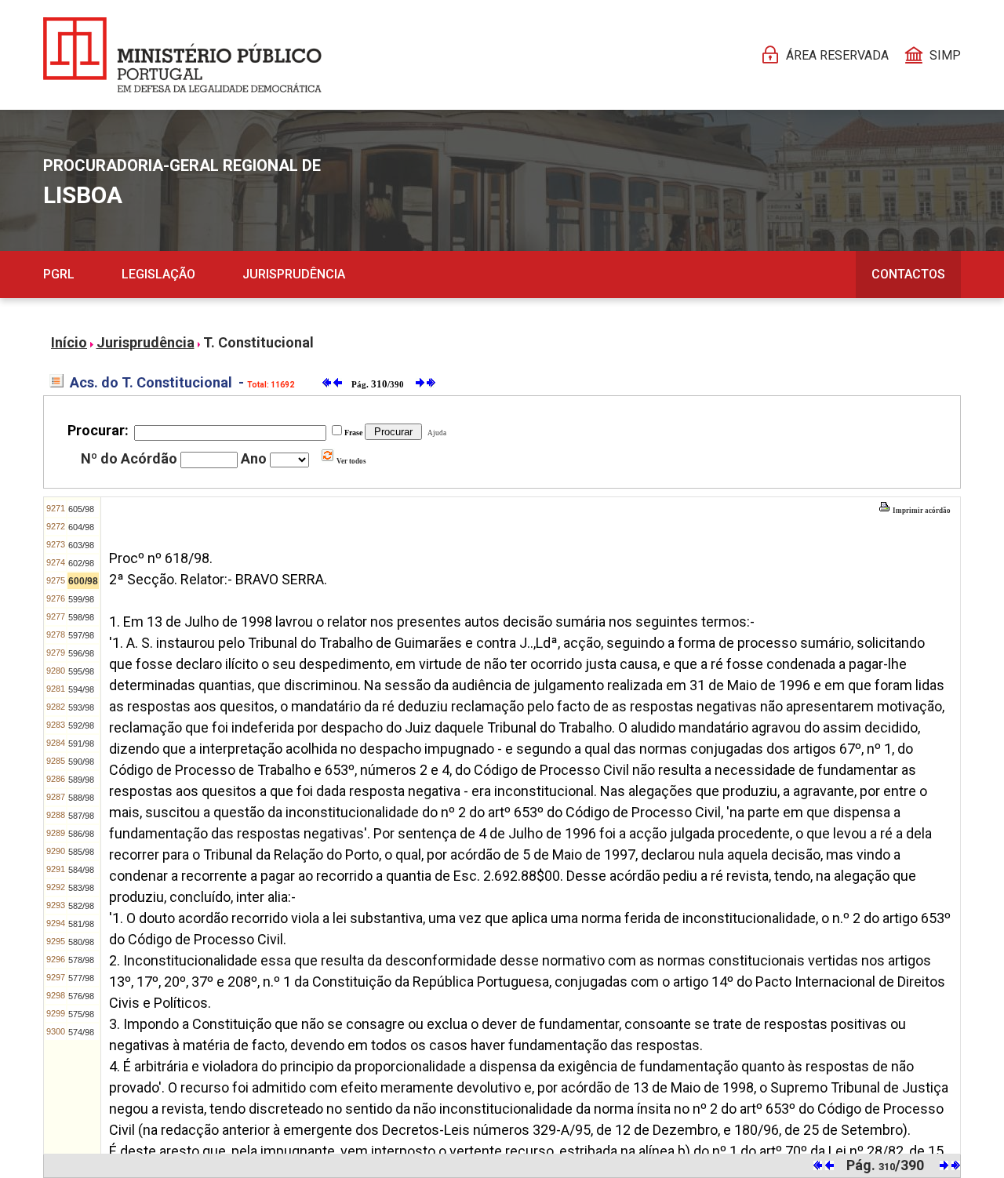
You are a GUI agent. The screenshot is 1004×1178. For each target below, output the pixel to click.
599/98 (81, 599)
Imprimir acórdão (921, 510)
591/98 (81, 743)
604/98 (81, 527)
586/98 (81, 833)
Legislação (158, 274)
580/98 (81, 942)
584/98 (81, 869)
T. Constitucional (258, 342)
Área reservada (837, 55)
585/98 (81, 851)
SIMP (945, 55)
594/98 (81, 689)
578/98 (81, 960)
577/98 (81, 978)
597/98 (81, 635)
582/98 (81, 906)
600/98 (83, 581)
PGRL (59, 274)
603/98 (81, 545)
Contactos (908, 274)
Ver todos (350, 461)
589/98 (81, 779)
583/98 (81, 888)
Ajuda (435, 433)
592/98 (81, 725)
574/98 (81, 1032)
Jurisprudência (293, 274)
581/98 (81, 924)
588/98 (81, 797)
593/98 (81, 707)
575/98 (81, 1014)
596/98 (81, 653)
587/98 (81, 815)
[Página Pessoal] (182, 55)
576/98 (81, 996)
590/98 (81, 761)
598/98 (81, 617)
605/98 (81, 509)
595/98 (81, 671)
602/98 (81, 563)
